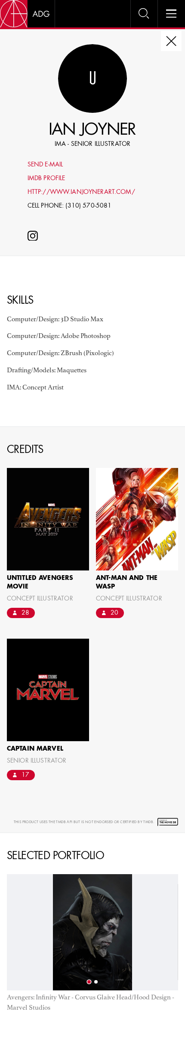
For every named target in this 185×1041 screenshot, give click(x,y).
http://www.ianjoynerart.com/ (81, 192)
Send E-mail (45, 165)
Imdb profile (46, 178)
